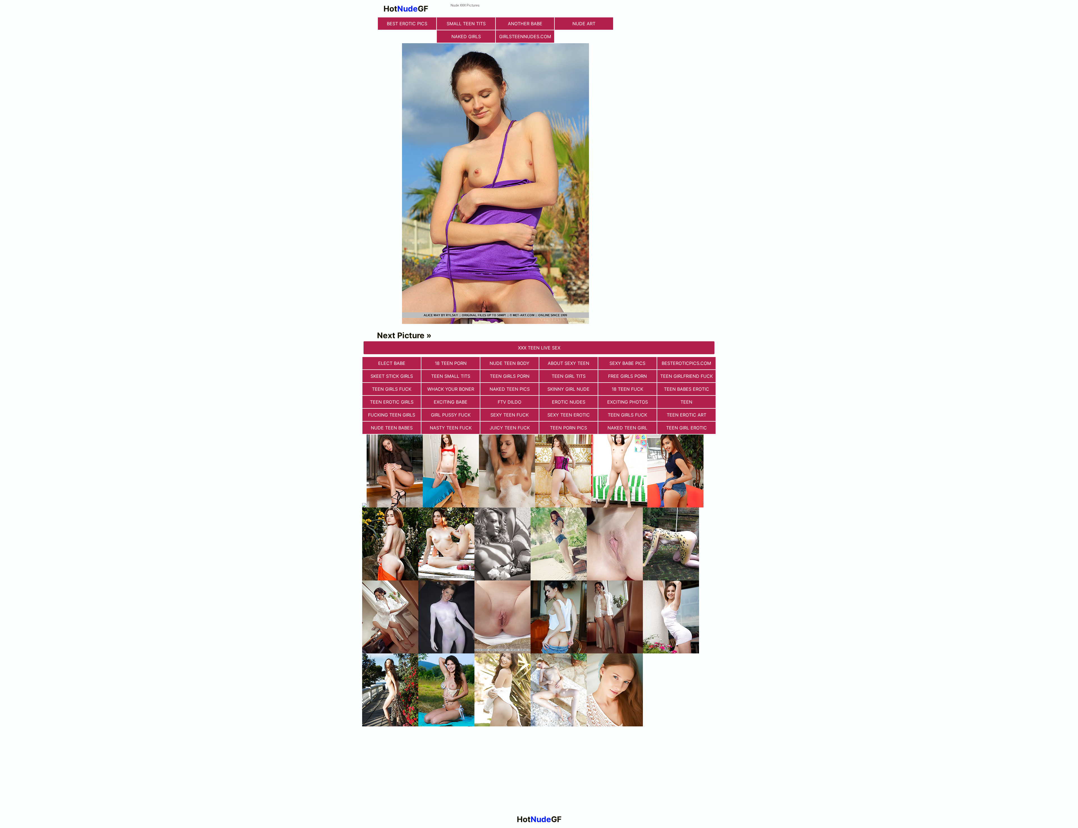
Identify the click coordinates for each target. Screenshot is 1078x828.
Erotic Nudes (568, 402)
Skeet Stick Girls (392, 376)
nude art (583, 23)
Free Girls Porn (627, 376)
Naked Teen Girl (627, 428)
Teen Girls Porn (509, 376)
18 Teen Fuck (627, 389)
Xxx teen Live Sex (539, 348)
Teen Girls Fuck (391, 389)
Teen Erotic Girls (392, 402)
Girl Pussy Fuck (451, 415)
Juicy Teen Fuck (510, 428)
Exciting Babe (450, 402)
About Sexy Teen (568, 363)
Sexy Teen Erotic (568, 415)
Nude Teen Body (509, 363)
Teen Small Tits (450, 376)
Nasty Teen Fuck (451, 428)
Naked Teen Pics (510, 389)
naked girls (466, 36)
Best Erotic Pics (407, 23)
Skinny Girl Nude (568, 389)
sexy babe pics (627, 363)
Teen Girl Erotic (686, 428)
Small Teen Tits (466, 23)
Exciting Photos (627, 402)
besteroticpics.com (686, 363)
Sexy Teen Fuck (509, 415)
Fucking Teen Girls (391, 415)
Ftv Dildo (509, 402)
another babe (525, 23)
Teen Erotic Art (686, 415)
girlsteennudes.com (525, 36)
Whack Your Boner (450, 389)
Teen (686, 402)
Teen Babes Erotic (686, 389)
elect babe (391, 363)
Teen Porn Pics (568, 428)
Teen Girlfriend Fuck (686, 376)
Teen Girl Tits (569, 376)
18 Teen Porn (451, 363)
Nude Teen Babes (392, 428)
